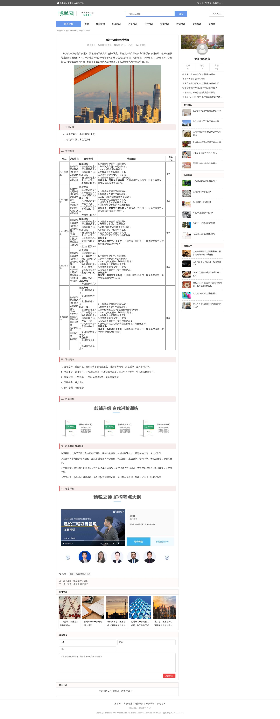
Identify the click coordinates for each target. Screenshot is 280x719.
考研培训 (180, 24)
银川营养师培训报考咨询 (193, 79)
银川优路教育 (105, 45)
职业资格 (100, 24)
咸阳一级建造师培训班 (77, 581)
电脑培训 (116, 24)
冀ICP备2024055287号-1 (173, 713)
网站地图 (161, 704)
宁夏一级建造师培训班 (77, 584)
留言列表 (63, 685)
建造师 (82, 31)
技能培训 (164, 24)
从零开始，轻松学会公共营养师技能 (198, 92)
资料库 (212, 24)
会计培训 (148, 24)
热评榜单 (188, 175)
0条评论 (141, 45)
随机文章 (188, 246)
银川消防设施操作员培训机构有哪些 (198, 74)
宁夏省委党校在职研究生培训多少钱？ (199, 88)
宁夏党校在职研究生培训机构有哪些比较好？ (202, 83)
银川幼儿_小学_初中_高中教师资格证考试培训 (202, 97)
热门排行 (188, 105)
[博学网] (98, 13)
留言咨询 (196, 24)
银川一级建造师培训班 (80, 574)
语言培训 (150, 704)
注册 (202, 3)
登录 (209, 3)
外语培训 (132, 24)
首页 (87, 24)
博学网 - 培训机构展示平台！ (73, 3)
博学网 (158, 713)
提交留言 (169, 676)
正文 (89, 31)
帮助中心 (219, 3)
